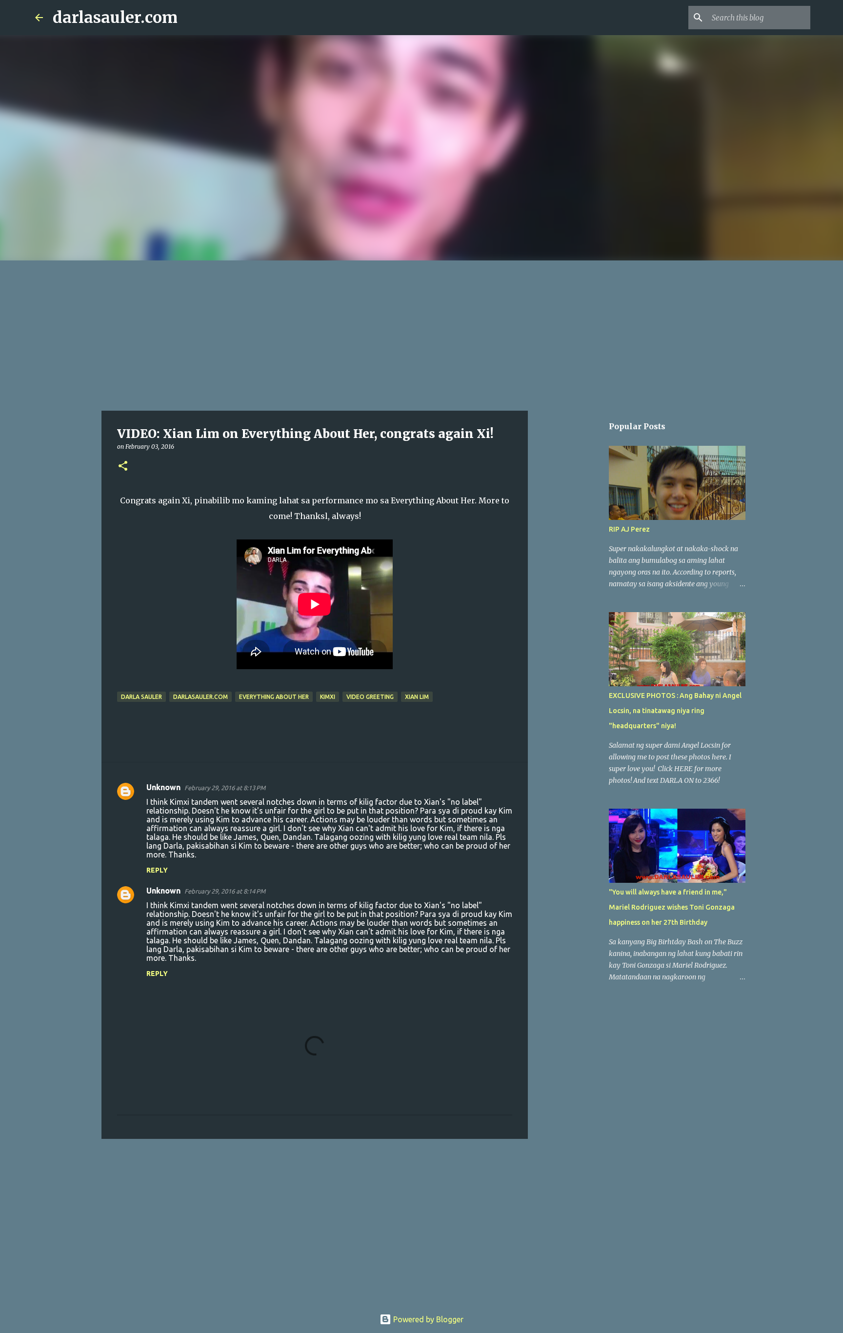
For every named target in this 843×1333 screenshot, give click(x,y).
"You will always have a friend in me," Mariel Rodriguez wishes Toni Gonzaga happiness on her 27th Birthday (672, 907)
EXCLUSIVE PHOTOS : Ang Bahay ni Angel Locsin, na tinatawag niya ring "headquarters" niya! (675, 711)
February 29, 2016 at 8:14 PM (224, 891)
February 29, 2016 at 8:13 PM (224, 787)
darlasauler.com (115, 17)
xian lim (417, 697)
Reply (157, 870)
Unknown (163, 787)
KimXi (327, 697)
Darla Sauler (141, 697)
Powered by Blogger (427, 1319)
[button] (123, 466)
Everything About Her (274, 697)
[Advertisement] (421, 333)
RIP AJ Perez (629, 529)
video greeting (370, 697)
